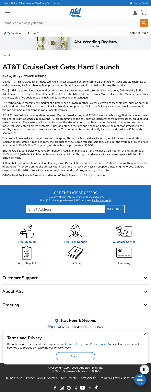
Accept (75, 356)
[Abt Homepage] (75, 13)
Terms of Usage (74, 344)
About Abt (12, 291)
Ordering (10, 305)
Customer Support (20, 278)
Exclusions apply (101, 200)
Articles (8, 55)
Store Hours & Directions (78, 320)
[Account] (135, 12)
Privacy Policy (34, 378)
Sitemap (52, 378)
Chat (57, 327)
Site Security (68, 378)
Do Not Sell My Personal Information (122, 378)
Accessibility (88, 378)
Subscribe (114, 209)
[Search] (144, 23)
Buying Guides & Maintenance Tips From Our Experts (31, 3)
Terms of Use (14, 378)
